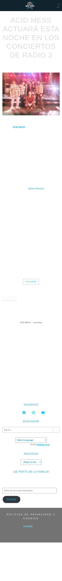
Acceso (28, 526)
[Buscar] (56, 430)
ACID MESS (31, 282)
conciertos (37, 322)
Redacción (31, 62)
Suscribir (11, 499)
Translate (42, 445)
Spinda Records (36, 188)
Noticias (45, 62)
